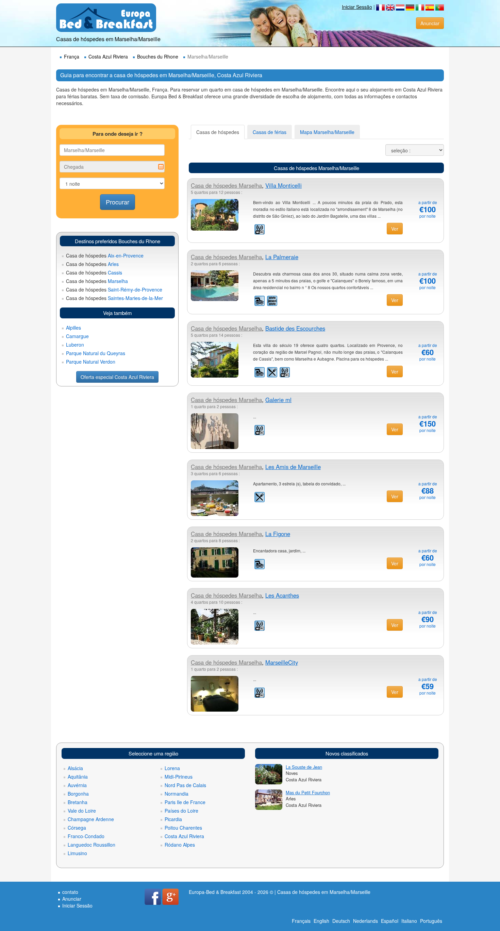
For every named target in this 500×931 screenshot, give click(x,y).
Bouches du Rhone (157, 56)
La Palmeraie (281, 257)
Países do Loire (181, 810)
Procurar (117, 201)
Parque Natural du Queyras (95, 353)
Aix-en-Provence (105, 255)
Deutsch (341, 920)
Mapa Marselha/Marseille (327, 132)
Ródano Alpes (180, 844)
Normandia (176, 793)
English (321, 920)
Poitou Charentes (183, 827)
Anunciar (429, 23)
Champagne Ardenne (91, 819)
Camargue (77, 336)
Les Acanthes (282, 595)
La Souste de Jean (304, 767)
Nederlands (365, 920)
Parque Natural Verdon (90, 361)
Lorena (172, 768)
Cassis (94, 272)
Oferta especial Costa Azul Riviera (117, 376)
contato (70, 891)
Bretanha (77, 802)
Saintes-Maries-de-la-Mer (114, 298)
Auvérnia (77, 785)
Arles (92, 264)
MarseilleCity (281, 662)
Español (389, 920)
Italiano (409, 920)
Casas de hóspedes (217, 132)
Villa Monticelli (283, 185)
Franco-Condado (86, 836)
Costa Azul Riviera (108, 56)
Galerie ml (278, 400)
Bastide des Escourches (295, 328)
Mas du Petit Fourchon (308, 792)
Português (431, 920)
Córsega (77, 827)
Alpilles (73, 327)
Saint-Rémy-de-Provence (114, 289)
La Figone (277, 534)
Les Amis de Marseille (293, 467)
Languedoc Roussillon (91, 844)
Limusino (77, 853)
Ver (394, 228)
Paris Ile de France (185, 802)
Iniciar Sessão (357, 6)
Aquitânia (78, 776)
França (71, 56)
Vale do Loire (82, 810)
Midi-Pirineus (179, 776)
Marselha (97, 281)
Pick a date (161, 166)
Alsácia (75, 768)
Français (301, 920)
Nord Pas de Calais (185, 785)
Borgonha (78, 793)
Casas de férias (269, 132)
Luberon (75, 344)
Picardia (173, 819)
